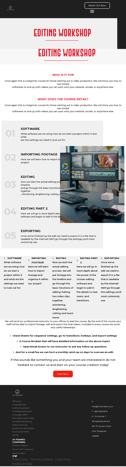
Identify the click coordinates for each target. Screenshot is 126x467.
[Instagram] (13, 456)
